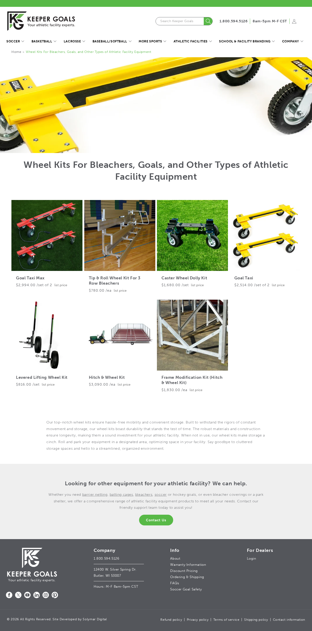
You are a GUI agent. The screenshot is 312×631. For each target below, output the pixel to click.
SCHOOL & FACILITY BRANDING (245, 41)
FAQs (174, 583)
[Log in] (294, 23)
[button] (15, 41)
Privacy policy (198, 620)
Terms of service (226, 620)
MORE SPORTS (150, 41)
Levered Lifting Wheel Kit (42, 377)
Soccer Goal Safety (186, 589)
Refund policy (171, 620)
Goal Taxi (243, 277)
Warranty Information (188, 565)
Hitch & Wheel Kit (107, 377)
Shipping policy (256, 620)
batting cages (121, 494)
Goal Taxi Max (30, 277)
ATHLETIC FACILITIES (191, 41)
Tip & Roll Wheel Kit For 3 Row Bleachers (115, 280)
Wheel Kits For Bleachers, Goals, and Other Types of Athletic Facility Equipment (88, 52)
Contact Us (156, 520)
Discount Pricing (184, 571)
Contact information (289, 620)
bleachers (143, 494)
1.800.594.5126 (233, 21)
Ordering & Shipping (187, 577)
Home (16, 52)
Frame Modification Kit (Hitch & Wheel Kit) (191, 380)
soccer (161, 494)
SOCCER (13, 41)
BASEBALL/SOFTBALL (110, 41)
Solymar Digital (95, 619)
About (175, 558)
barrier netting (95, 494)
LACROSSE (72, 41)
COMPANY (290, 41)
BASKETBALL (42, 41)
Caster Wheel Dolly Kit (184, 277)
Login (251, 558)
